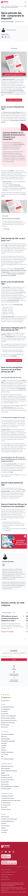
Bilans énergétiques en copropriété (10, 786)
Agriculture (4, 750)
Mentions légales (4, 876)
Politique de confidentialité (7, 874)
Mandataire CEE (5, 775)
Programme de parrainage (7, 722)
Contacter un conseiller (14, 100)
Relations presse (5, 724)
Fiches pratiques (5, 825)
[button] (20, 639)
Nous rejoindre (4, 713)
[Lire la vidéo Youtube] (14, 541)
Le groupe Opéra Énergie (7, 707)
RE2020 (3, 773)
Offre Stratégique (5, 738)
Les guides (8, 6)
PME (2, 756)
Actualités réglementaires (7, 821)
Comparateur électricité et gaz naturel (10, 800)
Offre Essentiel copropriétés (8, 741)
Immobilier (3, 745)
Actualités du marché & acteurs (9, 819)
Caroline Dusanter (12, 30)
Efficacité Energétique (15, 6)
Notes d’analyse (5, 816)
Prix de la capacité (5, 809)
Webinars (3, 828)
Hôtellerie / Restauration (7, 752)
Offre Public (4, 743)
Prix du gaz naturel (5, 805)
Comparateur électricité (7, 796)
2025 (6, 245)
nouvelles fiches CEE (8, 407)
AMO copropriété (5, 768)
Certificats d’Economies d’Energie (11, 112)
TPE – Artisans (4, 754)
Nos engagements (5, 709)
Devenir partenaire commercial (9, 720)
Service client (4, 727)
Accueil (2, 6)
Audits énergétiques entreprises (9, 770)
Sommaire (14, 48)
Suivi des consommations (7, 779)
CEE (22, 6)
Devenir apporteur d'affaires (8, 718)
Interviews (3, 823)
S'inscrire (14, 659)
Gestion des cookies (5, 879)
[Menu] (25, 2)
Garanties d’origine (6, 788)
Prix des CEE (4, 807)
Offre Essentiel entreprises (7, 734)
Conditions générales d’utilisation (8, 872)
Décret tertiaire (5, 782)
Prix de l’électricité (5, 802)
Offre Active (4, 736)
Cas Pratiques (4, 830)
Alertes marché (5, 784)
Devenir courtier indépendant (8, 715)
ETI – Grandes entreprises (7, 759)
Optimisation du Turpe (6, 777)
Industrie (3, 747)
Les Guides (4, 832)
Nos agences (4, 711)
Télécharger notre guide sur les (13, 74)
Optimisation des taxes (7, 766)
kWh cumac (23, 292)
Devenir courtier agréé (6, 869)
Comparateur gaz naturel (7, 798)
